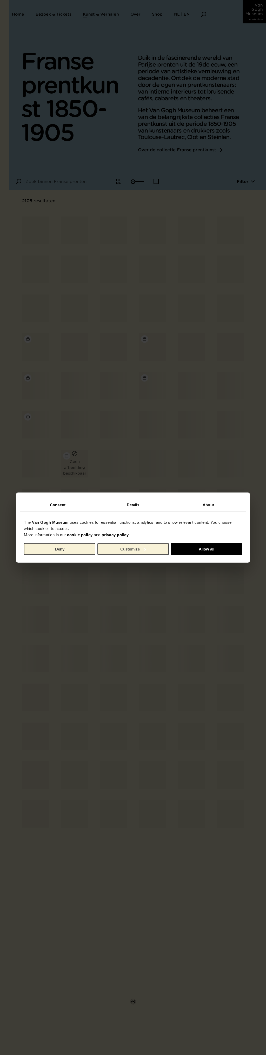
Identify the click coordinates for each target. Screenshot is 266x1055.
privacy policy (115, 534)
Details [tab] (133, 505)
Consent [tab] (57, 505)
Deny (59, 549)
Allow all (206, 549)
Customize (130, 549)
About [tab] (208, 505)
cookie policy (80, 534)
